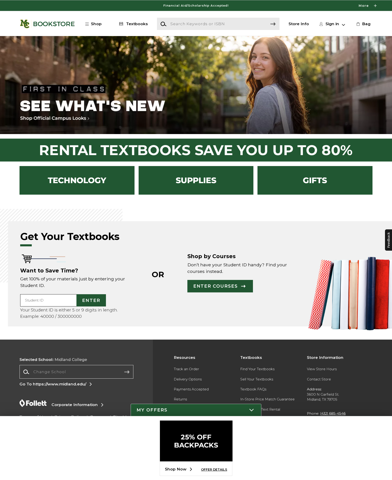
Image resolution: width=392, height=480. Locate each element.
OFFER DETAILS (214, 469)
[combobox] (76, 372)
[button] (196, 5)
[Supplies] (196, 180)
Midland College (53, 359)
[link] (362, 24)
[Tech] (77, 180)
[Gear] (315, 180)
